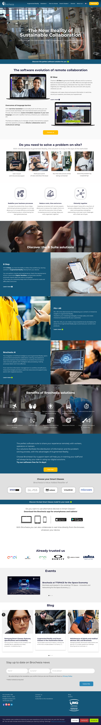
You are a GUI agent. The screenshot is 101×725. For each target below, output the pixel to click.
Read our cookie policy (58, 721)
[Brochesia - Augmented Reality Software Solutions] (8, 3)
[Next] (90, 586)
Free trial (38, 696)
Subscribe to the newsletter (44, 698)
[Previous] (10, 586)
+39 (3, 700)
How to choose (53, 3)
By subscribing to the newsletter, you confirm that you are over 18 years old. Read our (40, 676)
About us (79, 3)
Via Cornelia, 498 (7, 694)
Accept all (94, 720)
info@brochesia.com (8, 698)
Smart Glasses (63, 3)
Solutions (43, 3)
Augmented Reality (33, 3)
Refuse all (84, 720)
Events (50, 571)
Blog (50, 605)
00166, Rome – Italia (8, 696)
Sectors (73, 3)
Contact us (38, 694)
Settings (75, 720)
